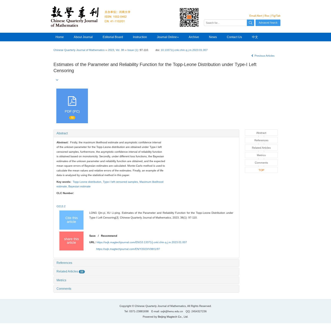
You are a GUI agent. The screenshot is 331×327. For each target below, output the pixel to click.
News (213, 37)
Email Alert (255, 15)
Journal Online (167, 37)
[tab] (146, 133)
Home (60, 37)
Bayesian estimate (79, 186)
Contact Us (234, 37)
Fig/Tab (275, 15)
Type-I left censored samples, (121, 181)
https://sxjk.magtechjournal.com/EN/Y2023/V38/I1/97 (128, 248)
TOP (261, 170)
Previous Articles (264, 55)
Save (92, 235)
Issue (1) (132, 49)
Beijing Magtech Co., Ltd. (173, 316)
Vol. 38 (120, 49)
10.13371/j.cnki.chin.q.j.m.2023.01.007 (184, 49)
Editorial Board (113, 37)
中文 (255, 37)
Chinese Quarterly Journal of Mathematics (79, 49)
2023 (111, 49)
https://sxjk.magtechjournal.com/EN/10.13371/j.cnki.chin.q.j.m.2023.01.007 (142, 242)
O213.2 (61, 206)
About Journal (83, 37)
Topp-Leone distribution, (87, 181)
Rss (267, 15)
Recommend (109, 235)
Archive (194, 37)
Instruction (140, 37)
